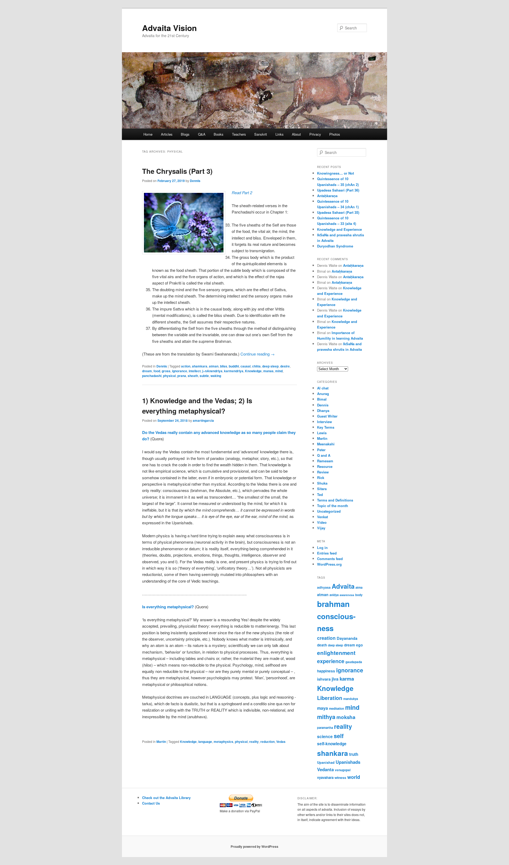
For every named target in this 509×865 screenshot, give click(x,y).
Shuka (322, 483)
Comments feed (330, 558)
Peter (321, 449)
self (339, 736)
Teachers (239, 134)
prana (181, 375)
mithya (326, 717)
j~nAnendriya (212, 371)
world (353, 776)
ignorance (179, 371)
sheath (193, 375)
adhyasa (324, 587)
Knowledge (253, 371)
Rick (320, 477)
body (359, 595)
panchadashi (151, 375)
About (296, 134)
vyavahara (325, 777)
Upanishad (326, 762)
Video (322, 522)
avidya (334, 595)
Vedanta (325, 769)
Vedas (281, 741)
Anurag (323, 393)
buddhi (234, 366)
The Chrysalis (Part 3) (177, 171)
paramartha (325, 727)
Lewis (322, 432)
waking (215, 375)
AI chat (322, 388)
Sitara (322, 488)
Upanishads (348, 762)
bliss (223, 366)
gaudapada (353, 662)
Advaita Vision (169, 27)
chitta (256, 366)
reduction (267, 741)
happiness (326, 670)
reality (254, 741)
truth (353, 754)
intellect (195, 371)
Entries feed (327, 553)
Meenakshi (326, 443)
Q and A (323, 455)
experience (330, 661)
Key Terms (325, 427)
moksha (345, 717)
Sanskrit (260, 134)
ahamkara (199, 366)
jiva (335, 679)
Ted (320, 494)
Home (147, 134)
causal (245, 366)
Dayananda (347, 638)
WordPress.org (329, 564)
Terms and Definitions (335, 500)
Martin (161, 741)
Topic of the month (332, 505)
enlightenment (336, 652)
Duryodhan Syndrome (335, 246)
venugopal (342, 770)
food (156, 371)
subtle (204, 375)
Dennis (195, 180)
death (322, 644)
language (205, 741)
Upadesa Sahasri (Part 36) (338, 190)
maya (322, 708)
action (185, 366)
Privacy (315, 134)
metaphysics (223, 741)
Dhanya (323, 410)
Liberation (329, 698)
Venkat (322, 516)
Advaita (343, 586)
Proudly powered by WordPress (254, 846)
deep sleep (270, 366)
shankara (332, 753)
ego (359, 644)
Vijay (321, 527)
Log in (322, 547)
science (325, 736)
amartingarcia (203, 420)
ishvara (324, 679)
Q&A (201, 134)
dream (147, 371)
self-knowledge (331, 744)
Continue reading (257, 354)
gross (166, 371)
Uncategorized (329, 511)
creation (326, 638)
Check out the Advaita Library (166, 797)
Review (323, 471)
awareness (347, 595)
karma (347, 678)
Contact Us (151, 803)
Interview (324, 421)
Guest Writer (327, 416)
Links (279, 134)
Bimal (322, 399)
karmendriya (233, 371)
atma (359, 587)
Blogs (185, 134)
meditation (336, 708)
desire (285, 366)
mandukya (350, 699)
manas (268, 371)
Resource (324, 466)
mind (279, 371)
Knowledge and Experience (339, 229)
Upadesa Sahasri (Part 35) (338, 212)
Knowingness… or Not (335, 173)
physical (169, 375)
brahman (333, 603)
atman (213, 366)
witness (340, 777)
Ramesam (325, 460)
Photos (334, 134)
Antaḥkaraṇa (327, 195)
